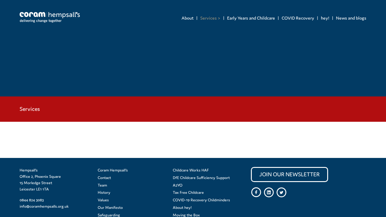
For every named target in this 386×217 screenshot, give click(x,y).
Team (102, 185)
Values (103, 200)
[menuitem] (187, 18)
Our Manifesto (110, 207)
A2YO (177, 185)
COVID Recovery (298, 17)
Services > (210, 17)
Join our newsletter (289, 174)
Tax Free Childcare (188, 192)
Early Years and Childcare (251, 17)
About (188, 17)
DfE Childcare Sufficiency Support (201, 177)
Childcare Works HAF (191, 170)
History (104, 192)
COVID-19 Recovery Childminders (201, 200)
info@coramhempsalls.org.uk (44, 206)
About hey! (182, 207)
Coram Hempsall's (113, 170)
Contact (104, 177)
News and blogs (351, 17)
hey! (325, 17)
